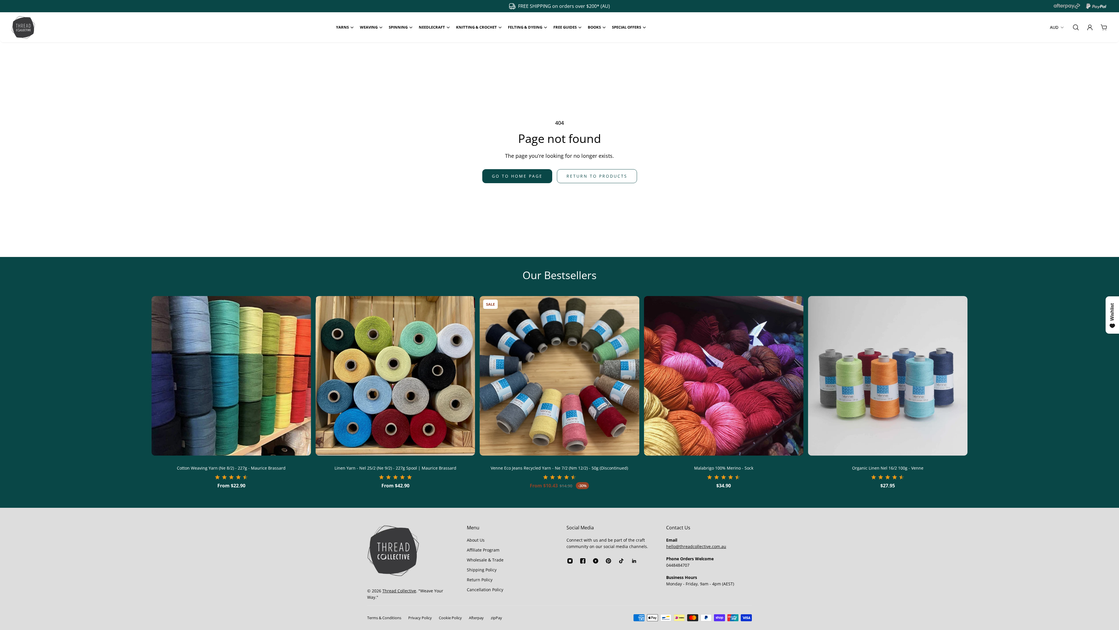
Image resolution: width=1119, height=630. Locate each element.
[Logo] (23, 27)
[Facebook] (582, 560)
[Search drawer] (1076, 27)
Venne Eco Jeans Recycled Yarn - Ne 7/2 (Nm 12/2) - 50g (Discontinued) (559, 468)
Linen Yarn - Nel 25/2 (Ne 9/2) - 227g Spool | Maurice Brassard (395, 468)
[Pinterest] (608, 560)
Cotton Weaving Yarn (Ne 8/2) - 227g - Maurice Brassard (231, 468)
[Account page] (1090, 27)
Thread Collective (399, 591)
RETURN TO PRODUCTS (596, 176)
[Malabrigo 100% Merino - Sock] (723, 376)
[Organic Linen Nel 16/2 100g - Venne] (887, 376)
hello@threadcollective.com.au (696, 546)
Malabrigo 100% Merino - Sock (723, 468)
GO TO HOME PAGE (517, 176)
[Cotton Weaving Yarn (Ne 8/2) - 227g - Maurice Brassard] (231, 376)
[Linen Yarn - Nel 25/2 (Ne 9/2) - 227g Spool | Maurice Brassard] (395, 376)
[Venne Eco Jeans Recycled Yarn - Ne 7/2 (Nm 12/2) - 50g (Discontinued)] (559, 376)
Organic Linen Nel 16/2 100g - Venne (887, 468)
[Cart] (1104, 27)
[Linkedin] (634, 560)
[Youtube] (595, 560)
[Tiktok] (621, 560)
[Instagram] (570, 560)
